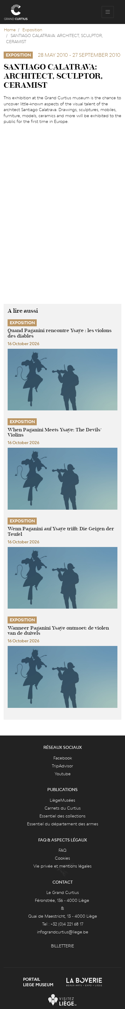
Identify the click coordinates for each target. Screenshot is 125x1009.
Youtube (63, 773)
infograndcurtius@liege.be (62, 931)
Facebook (62, 758)
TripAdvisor (62, 765)
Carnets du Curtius (63, 808)
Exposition (32, 29)
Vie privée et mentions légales (62, 866)
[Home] (16, 12)
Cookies (62, 858)
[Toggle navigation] (108, 12)
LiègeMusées (62, 800)
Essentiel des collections (62, 816)
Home (10, 29)
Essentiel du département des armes (62, 823)
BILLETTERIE (62, 945)
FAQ (62, 850)
